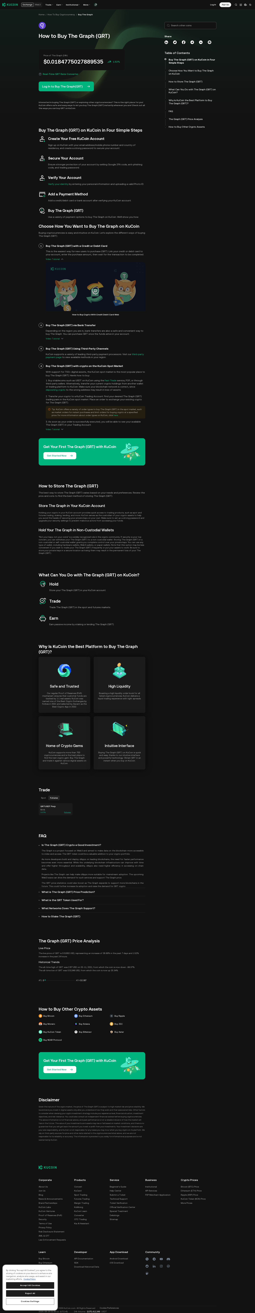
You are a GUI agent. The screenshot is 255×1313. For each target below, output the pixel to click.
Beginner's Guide (118, 1187)
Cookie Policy (30, 1279)
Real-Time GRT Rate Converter (60, 74)
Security (43, 1219)
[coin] (147, 1273)
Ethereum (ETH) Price (191, 1191)
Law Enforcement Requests (52, 1240)
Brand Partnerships (48, 1203)
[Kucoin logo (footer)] (49, 1167)
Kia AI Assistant (81, 1223)
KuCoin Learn (80, 1211)
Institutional (151, 1187)
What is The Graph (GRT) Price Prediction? (68, 891)
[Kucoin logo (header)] (10, 4)
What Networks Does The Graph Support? (68, 908)
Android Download (119, 1258)
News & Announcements (50, 1199)
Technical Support (119, 1199)
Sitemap (114, 1219)
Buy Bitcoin (44, 1258)
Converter (79, 1215)
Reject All (30, 1293)
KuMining (78, 1207)
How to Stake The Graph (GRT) (61, 916)
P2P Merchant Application (157, 1195)
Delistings (114, 1215)
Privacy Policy (45, 1227)
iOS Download (117, 1263)
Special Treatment (119, 1211)
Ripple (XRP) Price (189, 1195)
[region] (30, 1288)
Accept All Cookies (30, 1285)
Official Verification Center (122, 1207)
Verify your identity (58, 184)
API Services (151, 1191)
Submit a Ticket (117, 1195)
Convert (78, 1187)
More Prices (186, 1203)
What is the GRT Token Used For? (63, 900)
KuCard (77, 1191)
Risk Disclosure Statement (51, 1231)
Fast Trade (110, 380)
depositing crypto (55, 389)
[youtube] (161, 1259)
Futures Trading (82, 1199)
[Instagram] (161, 1266)
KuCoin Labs (45, 1207)
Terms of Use (45, 1223)
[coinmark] (168, 1266)
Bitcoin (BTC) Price (190, 1187)
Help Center (115, 1191)
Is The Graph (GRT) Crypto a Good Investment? (71, 844)
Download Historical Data (86, 1267)
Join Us (42, 1191)
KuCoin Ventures (47, 1211)
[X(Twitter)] (147, 1259)
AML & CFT (44, 1236)
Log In (213, 4)
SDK (76, 1263)
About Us (43, 1187)
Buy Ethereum (45, 1263)
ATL (40, 980)
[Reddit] (147, 1266)
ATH (78, 980)
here (116, 415)
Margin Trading (81, 1203)
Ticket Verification (119, 1203)
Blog (41, 1195)
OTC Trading (80, 1219)
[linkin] (154, 1266)
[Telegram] (154, 1259)
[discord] (168, 1259)
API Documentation (83, 1258)
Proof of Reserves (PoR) (50, 1215)
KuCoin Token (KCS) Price (193, 1199)
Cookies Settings (30, 1301)
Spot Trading (80, 1195)
